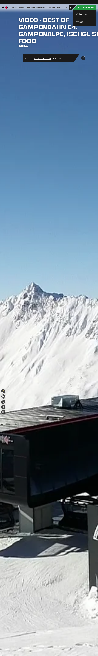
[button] (66, 7)
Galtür (4, 2)
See (23, 2)
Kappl (18, 2)
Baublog (93, 2)
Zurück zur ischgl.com (49, 2)
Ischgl (11, 2)
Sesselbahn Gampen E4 (42, 59)
